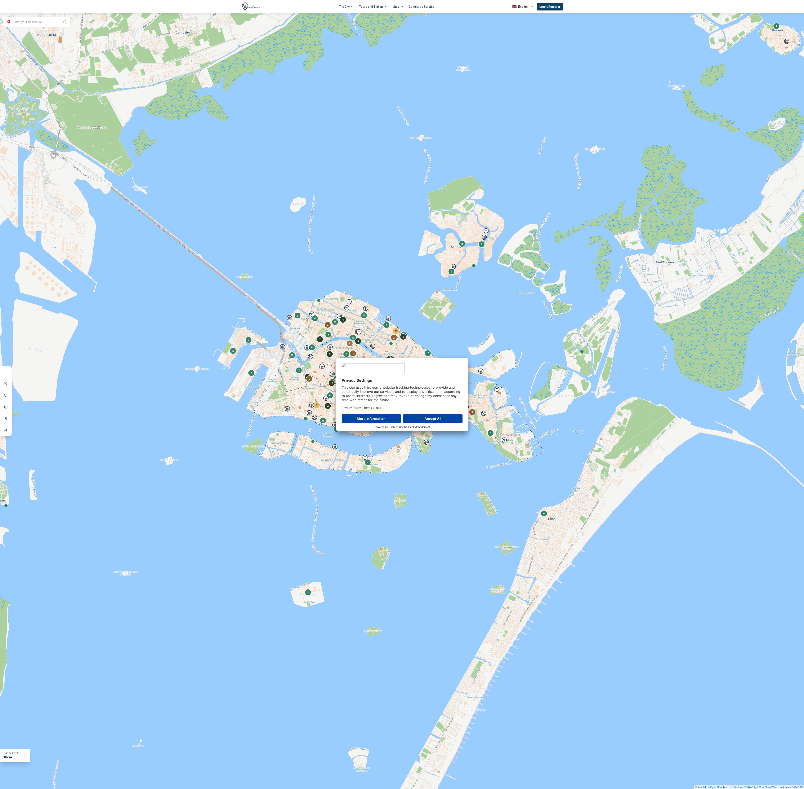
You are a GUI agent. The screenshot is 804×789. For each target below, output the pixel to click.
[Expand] (24, 755)
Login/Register (549, 6)
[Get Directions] (6, 430)
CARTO (798, 787)
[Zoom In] (6, 383)
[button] (473, 265)
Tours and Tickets (371, 6)
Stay (396, 6)
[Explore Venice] (6, 372)
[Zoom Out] (6, 395)
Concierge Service (421, 6)
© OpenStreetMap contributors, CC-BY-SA (731, 787)
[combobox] (36, 22)
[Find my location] (6, 419)
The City (344, 6)
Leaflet (701, 787)
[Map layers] (6, 407)
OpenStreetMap (768, 787)
